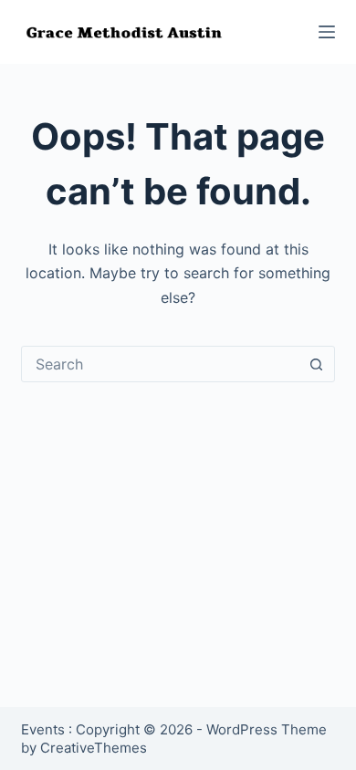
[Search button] (316, 364)
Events (43, 729)
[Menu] (327, 32)
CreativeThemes (93, 747)
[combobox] (160, 364)
